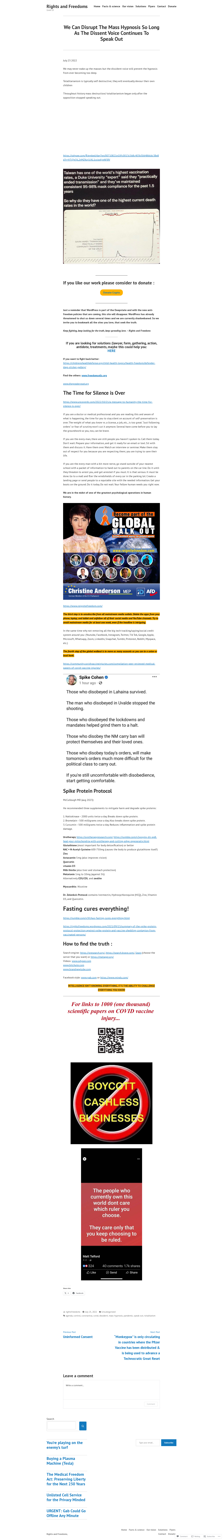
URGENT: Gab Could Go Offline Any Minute (66, 1513)
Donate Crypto (111, 292)
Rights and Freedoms (67, 6)
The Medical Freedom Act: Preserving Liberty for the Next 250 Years (66, 1479)
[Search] (82, 1426)
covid (95, 1315)
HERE (111, 350)
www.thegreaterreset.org (76, 383)
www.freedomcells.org (94, 375)
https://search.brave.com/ (120, 952)
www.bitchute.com (73, 965)
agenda (69, 1315)
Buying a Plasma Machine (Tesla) (61, 1461)
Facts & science (111, 6)
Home (97, 6)
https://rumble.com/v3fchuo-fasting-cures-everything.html (96, 918)
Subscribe (168, 1442)
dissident (103, 1315)
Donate (172, 6)
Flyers (151, 6)
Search (50, 1419)
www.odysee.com (81, 961)
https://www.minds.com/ (114, 977)
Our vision (127, 6)
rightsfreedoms (73, 1311)
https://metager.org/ (102, 957)
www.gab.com (89, 977)
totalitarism (149, 1315)
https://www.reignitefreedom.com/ (82, 606)
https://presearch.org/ (92, 952)
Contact (161, 6)
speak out (138, 1315)
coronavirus (87, 1315)
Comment (151, 1404)
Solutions (141, 6)
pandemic (128, 1315)
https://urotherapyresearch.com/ (95, 837)
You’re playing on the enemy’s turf (65, 1445)
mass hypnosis (116, 1315)
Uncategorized (109, 1311)
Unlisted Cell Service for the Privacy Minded (66, 1497)
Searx (138, 952)
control (77, 1315)
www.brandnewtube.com (77, 969)
